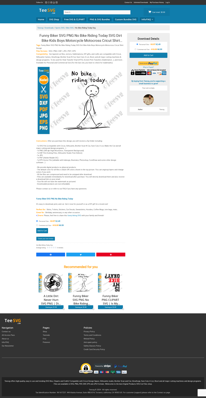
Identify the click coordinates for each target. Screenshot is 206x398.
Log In (168, 2)
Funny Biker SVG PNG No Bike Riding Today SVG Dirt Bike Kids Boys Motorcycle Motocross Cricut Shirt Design (80, 299)
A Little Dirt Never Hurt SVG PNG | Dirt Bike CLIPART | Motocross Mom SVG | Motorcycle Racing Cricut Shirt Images (51, 299)
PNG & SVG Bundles (100, 19)
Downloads (49, 28)
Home (41, 19)
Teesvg (40, 28)
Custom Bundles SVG (125, 19)
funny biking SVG (74, 215)
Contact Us (128, 2)
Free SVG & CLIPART (74, 19)
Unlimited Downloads (141, 2)
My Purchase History (157, 2)
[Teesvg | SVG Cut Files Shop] (48, 12)
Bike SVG (70, 28)
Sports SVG (59, 28)
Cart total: (158, 12)
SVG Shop (54, 19)
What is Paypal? (148, 67)
